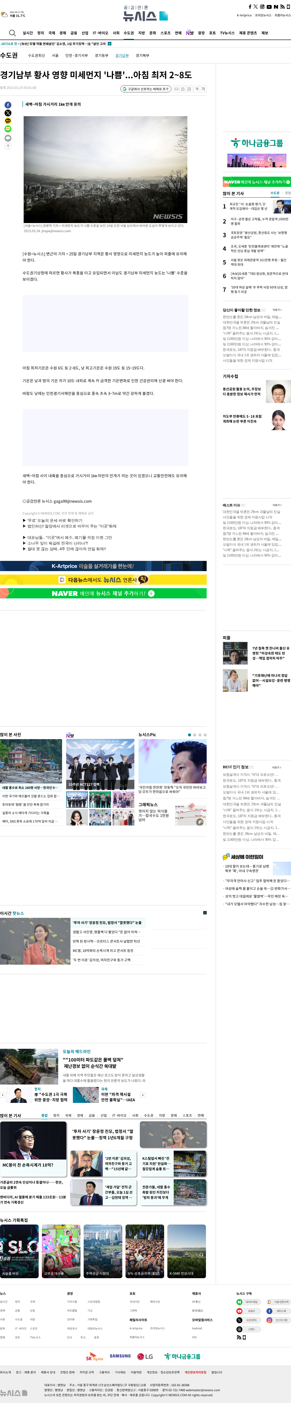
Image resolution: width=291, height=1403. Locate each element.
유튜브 (251, 1311)
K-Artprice (244, 15)
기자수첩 (230, 376)
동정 (96, 1337)
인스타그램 (281, 1320)
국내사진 (135, 1302)
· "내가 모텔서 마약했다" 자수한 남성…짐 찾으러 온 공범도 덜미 (257, 904)
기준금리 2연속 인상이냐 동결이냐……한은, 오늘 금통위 (31, 1185)
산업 (85, 32)
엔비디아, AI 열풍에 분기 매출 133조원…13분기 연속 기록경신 (33, 1200)
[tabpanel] (172, 767)
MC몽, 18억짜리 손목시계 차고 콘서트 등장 (103, 950)
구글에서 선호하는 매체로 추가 (148, 89)
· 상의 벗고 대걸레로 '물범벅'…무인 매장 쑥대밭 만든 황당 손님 (257, 896)
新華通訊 (197, 1310)
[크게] (203, 89)
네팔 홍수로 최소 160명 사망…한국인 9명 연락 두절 (32, 787)
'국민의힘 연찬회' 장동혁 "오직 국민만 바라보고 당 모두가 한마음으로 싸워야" (172, 789)
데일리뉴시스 (95, 1328)
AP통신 (196, 1302)
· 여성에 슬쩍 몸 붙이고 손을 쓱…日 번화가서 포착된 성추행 (257, 888)
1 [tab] (189, 734)
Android (197, 1328)
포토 (212, 32)
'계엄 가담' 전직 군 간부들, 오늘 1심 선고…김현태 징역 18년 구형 (119, 1192)
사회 (116, 32)
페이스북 (281, 1311)
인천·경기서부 (76, 55)
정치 (40, 32)
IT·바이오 (100, 32)
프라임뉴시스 (263, 15)
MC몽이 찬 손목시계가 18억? (28, 1165)
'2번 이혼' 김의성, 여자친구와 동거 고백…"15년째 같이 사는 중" (118, 1164)
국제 (51, 32)
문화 (152, 32)
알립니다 (216, 1372)
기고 (90, 1310)
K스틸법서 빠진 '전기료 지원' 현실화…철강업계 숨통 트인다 (156, 1164)
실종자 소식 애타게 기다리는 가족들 (25, 813)
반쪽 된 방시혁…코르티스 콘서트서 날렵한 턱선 (106, 941)
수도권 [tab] (275, 193)
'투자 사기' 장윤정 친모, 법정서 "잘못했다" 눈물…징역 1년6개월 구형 (102, 1134)
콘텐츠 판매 (67, 1372)
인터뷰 (71, 1319)
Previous (2, 1095)
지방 (141, 32)
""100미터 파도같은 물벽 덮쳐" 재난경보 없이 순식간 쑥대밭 (93, 1062)
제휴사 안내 (48, 1372)
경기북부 (142, 55)
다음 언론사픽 (281, 1302)
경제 (62, 32)
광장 (201, 32)
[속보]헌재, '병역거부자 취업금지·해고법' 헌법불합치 (46, 43)
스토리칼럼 (94, 1302)
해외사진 (155, 1302)
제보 (264, 32)
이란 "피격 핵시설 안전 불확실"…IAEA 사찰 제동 (118, 1099)
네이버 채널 (251, 1302)
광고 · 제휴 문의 (26, 1372)
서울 (55, 55)
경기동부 (101, 55)
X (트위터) (251, 1320)
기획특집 (93, 1319)
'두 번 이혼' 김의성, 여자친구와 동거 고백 (101, 959)
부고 (82, 1337)
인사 (69, 1337)
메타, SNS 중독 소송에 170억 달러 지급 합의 (31, 821)
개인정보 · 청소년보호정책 (163, 1372)
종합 (44, 1115)
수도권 (129, 32)
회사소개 (5, 1372)
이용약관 (136, 1372)
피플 (227, 638)
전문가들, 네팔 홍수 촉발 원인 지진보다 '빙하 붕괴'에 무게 (156, 1192)
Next (143, 1095)
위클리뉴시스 (283, 15)
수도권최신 (36, 55)
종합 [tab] (288, 193)
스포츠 (166, 32)
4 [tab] (205, 734)
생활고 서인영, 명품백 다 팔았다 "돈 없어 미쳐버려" (108, 931)
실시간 (28, 32)
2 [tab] (194, 734)
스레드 (251, 1329)
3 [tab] (199, 734)
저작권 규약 (87, 1372)
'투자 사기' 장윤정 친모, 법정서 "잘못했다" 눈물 (107, 922)
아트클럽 (72, 1310)
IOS (194, 1337)
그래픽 (133, 1310)
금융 (73, 32)
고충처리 (104, 1372)
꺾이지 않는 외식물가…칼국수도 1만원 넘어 (153, 815)
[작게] (196, 89)
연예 (178, 32)
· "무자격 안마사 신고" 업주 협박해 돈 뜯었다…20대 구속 (257, 880)
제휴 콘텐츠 (248, 32)
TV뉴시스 (227, 32)
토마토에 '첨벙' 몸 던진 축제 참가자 (25, 804)
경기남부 (122, 55)
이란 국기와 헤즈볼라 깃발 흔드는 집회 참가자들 (32, 796)
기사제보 (120, 1372)
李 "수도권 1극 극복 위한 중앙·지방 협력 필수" (51, 1099)
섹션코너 (72, 1328)
